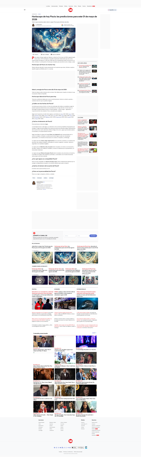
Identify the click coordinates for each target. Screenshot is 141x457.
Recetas (62, 428)
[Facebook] (54, 447)
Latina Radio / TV (84, 424)
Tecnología (40, 430)
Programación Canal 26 (96, 430)
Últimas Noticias (41, 422)
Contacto (93, 424)
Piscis (39, 14)
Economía (57, 289)
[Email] (43, 182)
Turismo (62, 430)
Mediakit (94, 428)
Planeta (62, 427)
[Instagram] (56, 447)
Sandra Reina (39, 24)
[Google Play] (81, 448)
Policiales (40, 428)
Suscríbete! (93, 235)
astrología (51, 177)
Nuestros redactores (95, 432)
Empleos (93, 433)
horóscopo (39, 177)
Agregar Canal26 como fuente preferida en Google (69, 25)
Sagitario (48, 117)
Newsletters (95, 435)
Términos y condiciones (96, 425)
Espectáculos (41, 425)
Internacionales (81, 289)
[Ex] (58, 447)
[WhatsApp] (66, 447)
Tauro (70, 114)
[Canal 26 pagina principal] (70, 11)
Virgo (62, 115)
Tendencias (52, 430)
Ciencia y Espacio (64, 422)
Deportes (51, 424)
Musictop (82, 428)
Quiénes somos (94, 422)
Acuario (69, 117)
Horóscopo (34, 14)
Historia (62, 425)
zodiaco (45, 177)
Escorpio (37, 117)
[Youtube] (60, 447)
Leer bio (44, 189)
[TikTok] (64, 447)
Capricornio (58, 117)
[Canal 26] (70, 441)
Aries (61, 114)
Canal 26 (82, 422)
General (51, 425)
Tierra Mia (83, 425)
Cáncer (46, 115)
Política (34, 289)
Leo (54, 115)
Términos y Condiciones (68, 451)
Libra (71, 115)
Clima (40, 424)
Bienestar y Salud (53, 422)
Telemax (82, 427)
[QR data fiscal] (86, 448)
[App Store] (74, 448)
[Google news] (69, 447)
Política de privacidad (96, 427)
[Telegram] (68, 447)
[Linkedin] (62, 447)
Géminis (37, 115)
